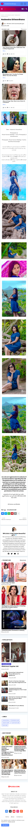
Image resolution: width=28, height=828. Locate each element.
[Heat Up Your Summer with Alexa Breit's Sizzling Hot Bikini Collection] (5, 699)
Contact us (19, 817)
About (12, 817)
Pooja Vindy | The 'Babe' (8, 583)
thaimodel (4, 725)
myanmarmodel (15, 722)
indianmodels (5, 722)
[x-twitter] (10, 811)
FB (8, 156)
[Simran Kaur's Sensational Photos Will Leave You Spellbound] (5, 674)
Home (2, 15)
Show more (23, 560)
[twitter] (11, 554)
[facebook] (8, 554)
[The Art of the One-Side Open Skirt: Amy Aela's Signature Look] (5, 683)
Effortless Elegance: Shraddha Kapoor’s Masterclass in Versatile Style (8, 772)
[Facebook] (2, 513)
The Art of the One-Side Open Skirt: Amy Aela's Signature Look (17, 681)
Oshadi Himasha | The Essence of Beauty (13, 630)
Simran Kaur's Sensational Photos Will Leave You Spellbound (16, 674)
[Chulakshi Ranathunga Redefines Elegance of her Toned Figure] (5, 690)
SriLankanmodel (9, 15)
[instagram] (18, 554)
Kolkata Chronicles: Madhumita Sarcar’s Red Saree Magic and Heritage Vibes (20, 749)
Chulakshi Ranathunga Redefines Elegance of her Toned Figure (17, 690)
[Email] (15, 513)
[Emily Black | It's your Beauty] (5, 707)
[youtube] (15, 554)
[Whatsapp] (9, 513)
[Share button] (18, 513)
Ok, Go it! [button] (5, 825)
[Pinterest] (12, 513)
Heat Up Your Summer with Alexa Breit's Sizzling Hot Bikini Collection (17, 698)
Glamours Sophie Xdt (10, 666)
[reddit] (21, 811)
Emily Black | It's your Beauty (16, 705)
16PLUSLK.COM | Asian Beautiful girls (14, 534)
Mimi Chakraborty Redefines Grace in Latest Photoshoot (20, 771)
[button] (22, 4)
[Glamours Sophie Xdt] (14, 652)
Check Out (11, 821)
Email (16, 156)
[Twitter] (5, 513)
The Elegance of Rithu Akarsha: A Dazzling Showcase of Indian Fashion (13, 606)
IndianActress (5, 720)
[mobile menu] (2, 9)
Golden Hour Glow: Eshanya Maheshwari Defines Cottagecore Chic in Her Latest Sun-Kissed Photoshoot (8, 751)
